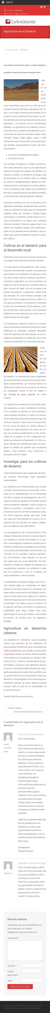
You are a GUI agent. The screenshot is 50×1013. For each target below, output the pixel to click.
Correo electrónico (13, 973)
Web (9, 981)
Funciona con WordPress (12, 1008)
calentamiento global (27, 182)
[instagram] (44, 8)
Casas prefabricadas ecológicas (29, 711)
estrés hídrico (29, 526)
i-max (26, 1008)
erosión (16, 175)
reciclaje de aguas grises (20, 394)
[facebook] (41, 8)
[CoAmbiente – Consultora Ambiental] (18, 20)
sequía (29, 547)
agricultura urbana (14, 654)
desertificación (22, 494)
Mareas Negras (14, 708)
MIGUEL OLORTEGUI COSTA (7, 748)
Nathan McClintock (18, 647)
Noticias (25, 50)
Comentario (13, 938)
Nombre (11, 966)
